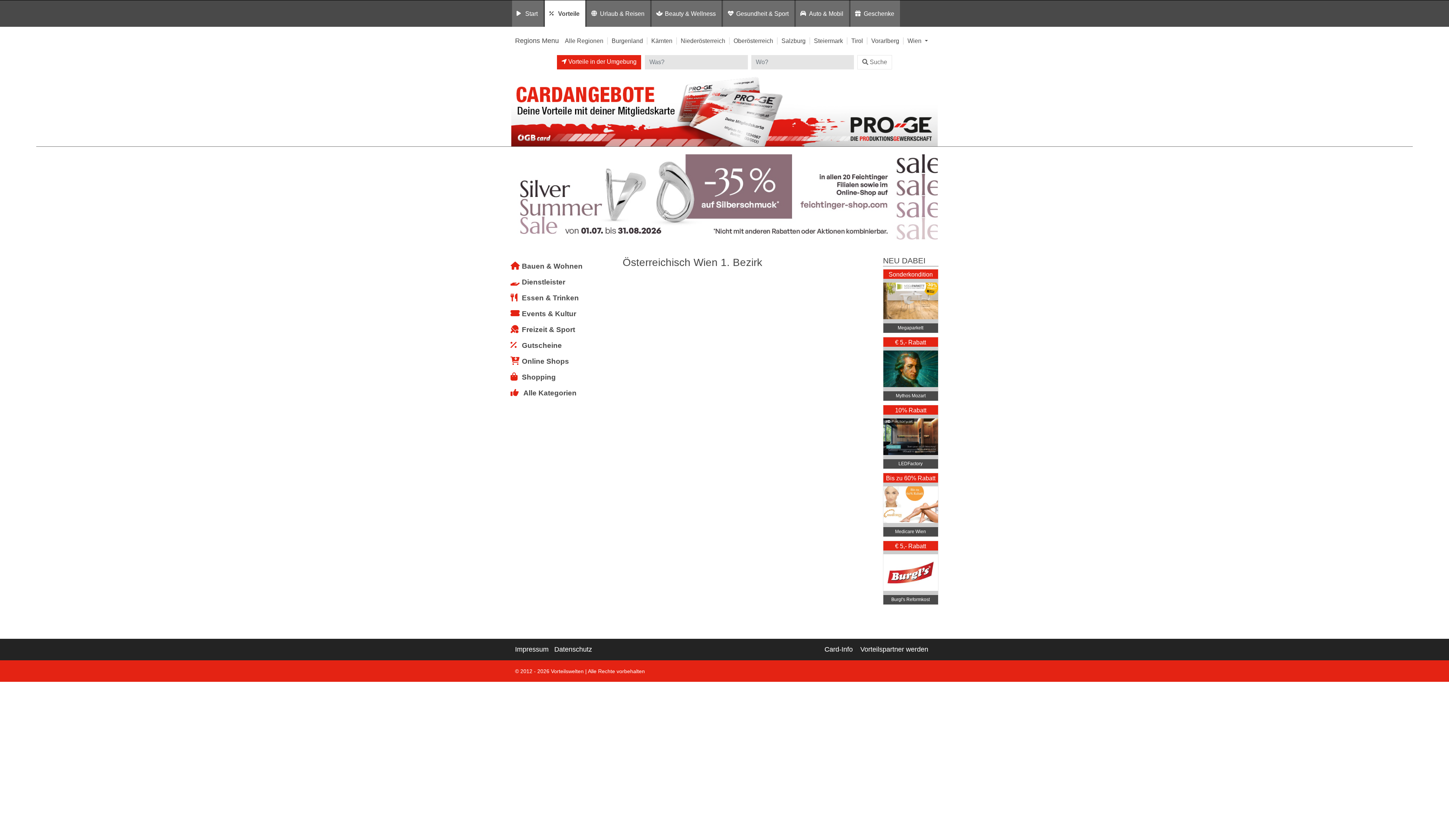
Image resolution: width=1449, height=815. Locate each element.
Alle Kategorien (550, 393)
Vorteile (569, 13)
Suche (878, 62)
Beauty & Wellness (690, 13)
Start (531, 13)
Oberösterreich (753, 40)
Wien (915, 40)
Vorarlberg (885, 40)
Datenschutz (573, 649)
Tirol (857, 40)
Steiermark (828, 40)
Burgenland (627, 40)
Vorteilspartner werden (894, 649)
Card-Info (838, 649)
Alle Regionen (584, 40)
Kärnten (661, 40)
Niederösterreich (703, 40)
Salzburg (793, 40)
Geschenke (879, 13)
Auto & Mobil (826, 13)
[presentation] (518, 197)
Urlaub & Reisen (622, 13)
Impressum (532, 649)
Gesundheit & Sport (762, 13)
